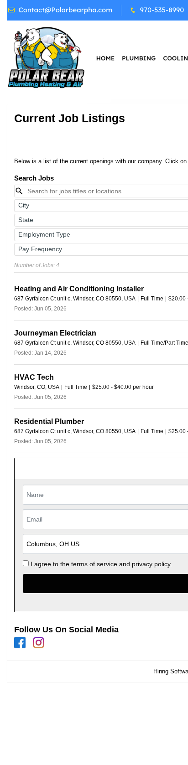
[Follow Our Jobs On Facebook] (20, 642)
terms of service (94, 564)
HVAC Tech (34, 377)
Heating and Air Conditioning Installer (79, 289)
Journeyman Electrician (55, 333)
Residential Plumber (49, 421)
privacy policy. (152, 564)
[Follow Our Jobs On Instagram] (38, 642)
